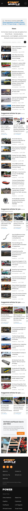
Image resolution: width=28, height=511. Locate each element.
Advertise (5, 478)
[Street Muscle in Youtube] (11, 467)
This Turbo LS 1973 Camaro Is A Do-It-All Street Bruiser (19, 223)
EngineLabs (22, 24)
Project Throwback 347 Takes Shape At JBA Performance (6, 223)
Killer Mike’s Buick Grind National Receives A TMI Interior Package (18, 56)
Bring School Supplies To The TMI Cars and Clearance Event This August (19, 263)
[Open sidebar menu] (2, 3)
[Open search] (25, 3)
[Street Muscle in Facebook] (7, 467)
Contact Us (18, 471)
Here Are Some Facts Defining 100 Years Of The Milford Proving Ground (19, 99)
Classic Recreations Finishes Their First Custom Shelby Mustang (19, 295)
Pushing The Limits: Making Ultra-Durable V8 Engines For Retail (19, 157)
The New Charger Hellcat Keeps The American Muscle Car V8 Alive (19, 337)
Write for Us (18, 475)
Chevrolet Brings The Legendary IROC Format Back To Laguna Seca (19, 244)
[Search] (25, 42)
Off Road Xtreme (18, 323)
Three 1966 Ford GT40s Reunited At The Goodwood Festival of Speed (18, 165)
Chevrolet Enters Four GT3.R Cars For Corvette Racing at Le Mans (19, 278)
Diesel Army (18, 497)
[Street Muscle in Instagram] (4, 467)
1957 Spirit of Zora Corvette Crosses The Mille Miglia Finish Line (19, 173)
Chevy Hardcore (7, 497)
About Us (5, 471)
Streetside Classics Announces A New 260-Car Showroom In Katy (18, 140)
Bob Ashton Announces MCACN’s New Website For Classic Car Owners (18, 73)
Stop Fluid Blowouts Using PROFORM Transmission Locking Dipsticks (18, 236)
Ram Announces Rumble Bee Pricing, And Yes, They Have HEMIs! (19, 148)
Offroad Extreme (7, 508)
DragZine (5, 501)
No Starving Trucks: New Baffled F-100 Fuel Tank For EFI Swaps (18, 361)
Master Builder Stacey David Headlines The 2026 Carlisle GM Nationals (19, 287)
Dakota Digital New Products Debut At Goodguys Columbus (19, 48)
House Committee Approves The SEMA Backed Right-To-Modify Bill (19, 329)
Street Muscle (18, 508)
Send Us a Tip (6, 475)
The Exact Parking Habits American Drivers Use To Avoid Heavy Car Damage (18, 182)
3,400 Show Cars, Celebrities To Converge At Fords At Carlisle (19, 346)
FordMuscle (4, 413)
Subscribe (20, 433)
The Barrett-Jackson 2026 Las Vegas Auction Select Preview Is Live (18, 64)
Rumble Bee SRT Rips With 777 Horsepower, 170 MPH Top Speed (19, 370)
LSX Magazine (18, 134)
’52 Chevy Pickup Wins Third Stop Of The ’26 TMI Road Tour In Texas (19, 385)
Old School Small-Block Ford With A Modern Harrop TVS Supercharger (13, 22)
